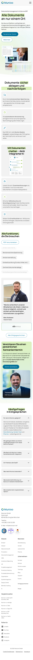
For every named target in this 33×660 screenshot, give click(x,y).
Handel (15, 432)
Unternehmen (22, 556)
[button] (30, 3)
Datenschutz (19, 651)
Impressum (27, 651)
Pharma (5, 434)
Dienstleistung (8, 432)
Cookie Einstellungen (8, 651)
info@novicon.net (11, 525)
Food (20, 432)
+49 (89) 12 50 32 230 (8, 522)
